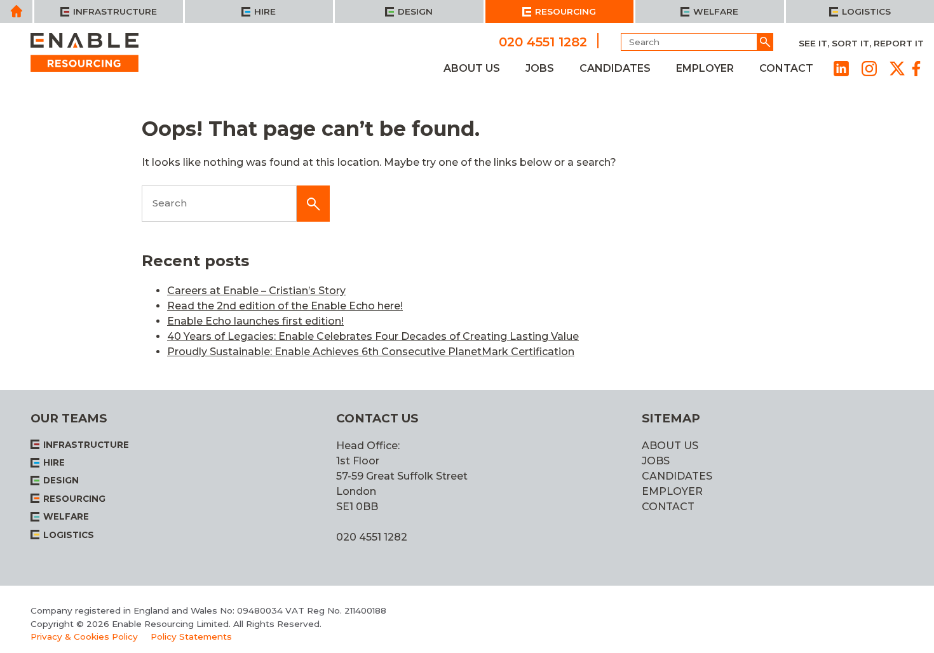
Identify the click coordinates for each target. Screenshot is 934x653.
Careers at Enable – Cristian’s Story (256, 291)
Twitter (897, 68)
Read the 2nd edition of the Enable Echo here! (285, 306)
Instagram (869, 68)
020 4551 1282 (543, 41)
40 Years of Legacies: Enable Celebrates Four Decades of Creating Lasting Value (373, 336)
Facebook (916, 68)
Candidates (615, 68)
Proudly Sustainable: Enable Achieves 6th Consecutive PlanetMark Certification (370, 352)
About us (471, 68)
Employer (705, 68)
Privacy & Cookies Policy (84, 636)
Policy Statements (191, 636)
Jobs (539, 68)
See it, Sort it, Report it (861, 43)
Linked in (841, 68)
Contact (786, 68)
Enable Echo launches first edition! (255, 321)
